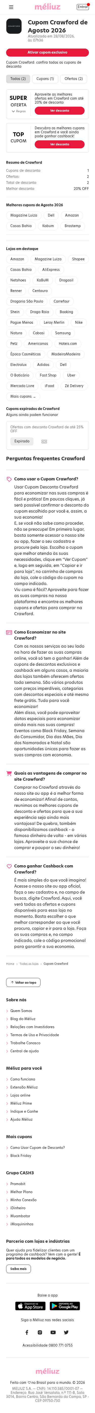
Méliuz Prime (21, 1104)
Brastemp (73, 226)
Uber (71, 375)
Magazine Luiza (23, 215)
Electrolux (18, 364)
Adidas (43, 364)
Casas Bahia (21, 226)
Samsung (63, 333)
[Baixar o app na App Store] (30, 1306)
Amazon (72, 215)
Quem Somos (21, 1011)
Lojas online (20, 1096)
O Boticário (19, 375)
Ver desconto (59, 111)
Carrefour (61, 301)
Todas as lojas (29, 964)
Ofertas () (74, 78)
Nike (79, 322)
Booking (66, 312)
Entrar (83, 7)
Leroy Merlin (54, 322)
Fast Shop (48, 375)
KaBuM (43, 280)
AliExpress (51, 269)
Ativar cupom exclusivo (47, 52)
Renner (16, 290)
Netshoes (18, 280)
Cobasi (39, 333)
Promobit (17, 1184)
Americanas (38, 343)
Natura (16, 333)
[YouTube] (53, 1333)
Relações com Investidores (32, 1027)
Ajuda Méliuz (21, 1120)
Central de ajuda (24, 1051)
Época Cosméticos (25, 354)
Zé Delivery (74, 386)
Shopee (78, 259)
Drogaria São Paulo (26, 301)
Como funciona (22, 1079)
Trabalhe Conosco (25, 1043)
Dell (51, 215)
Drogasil (66, 280)
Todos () (18, 78)
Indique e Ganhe (24, 1112)
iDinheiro (17, 1208)
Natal (56, 743)
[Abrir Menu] (11, 7)
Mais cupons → (23, 396)
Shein (15, 312)
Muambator (20, 1216)
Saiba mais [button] (18, 1269)
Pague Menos (21, 322)
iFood (49, 386)
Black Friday (54, 731)
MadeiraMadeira (65, 354)
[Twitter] (66, 1333)
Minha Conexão (23, 1200)
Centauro (40, 290)
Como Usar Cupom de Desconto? (37, 1148)
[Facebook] (27, 1333)
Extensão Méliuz (24, 1088)
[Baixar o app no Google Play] (65, 1306)
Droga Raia (39, 312)
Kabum (48, 226)
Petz (13, 343)
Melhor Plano (21, 1192)
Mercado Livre (22, 386)
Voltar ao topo (25, 983)
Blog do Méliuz (22, 1019)
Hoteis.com (68, 343)
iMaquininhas (21, 1224)
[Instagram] (40, 1333)
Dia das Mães (59, 737)
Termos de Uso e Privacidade (34, 1035)
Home (10, 964)
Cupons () (45, 78)
